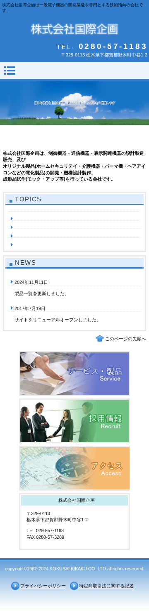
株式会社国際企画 (75, 28)
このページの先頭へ (125, 338)
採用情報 (74, 420)
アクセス (74, 468)
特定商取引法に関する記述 (106, 585)
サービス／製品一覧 (74, 373)
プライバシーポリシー (43, 585)
